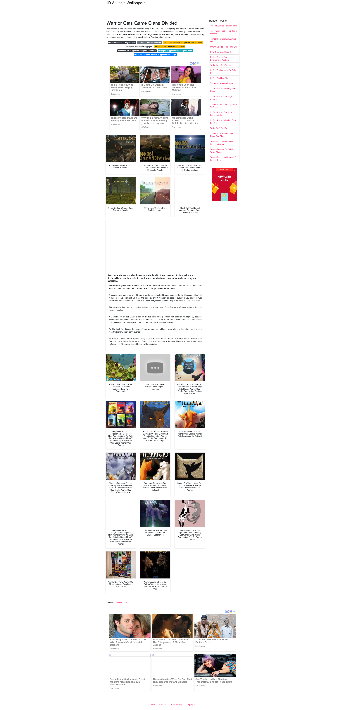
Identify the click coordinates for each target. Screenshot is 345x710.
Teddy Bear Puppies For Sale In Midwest (223, 32)
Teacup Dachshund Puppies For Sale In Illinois (224, 158)
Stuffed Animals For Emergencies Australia (219, 58)
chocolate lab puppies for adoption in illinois (137, 50)
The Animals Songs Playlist (221, 83)
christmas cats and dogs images (121, 42)
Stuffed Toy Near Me (219, 78)
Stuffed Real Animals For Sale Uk (223, 71)
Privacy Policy (176, 704)
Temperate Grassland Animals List (223, 40)
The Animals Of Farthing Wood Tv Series (223, 105)
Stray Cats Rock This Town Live (223, 46)
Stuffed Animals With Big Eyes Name (223, 89)
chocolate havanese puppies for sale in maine (183, 42)
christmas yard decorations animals (170, 46)
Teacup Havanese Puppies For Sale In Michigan (223, 142)
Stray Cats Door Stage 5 (220, 52)
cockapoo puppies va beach (149, 42)
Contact (162, 704)
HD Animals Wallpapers (125, 2)
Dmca (152, 704)
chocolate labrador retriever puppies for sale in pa (155, 54)
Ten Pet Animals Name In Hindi (223, 25)
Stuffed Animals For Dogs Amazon (221, 97)
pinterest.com (121, 602)
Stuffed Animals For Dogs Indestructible (221, 113)
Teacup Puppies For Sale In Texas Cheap (222, 150)
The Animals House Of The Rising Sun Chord (221, 134)
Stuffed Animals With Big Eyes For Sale (223, 121)
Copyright (191, 704)
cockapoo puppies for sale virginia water (175, 50)
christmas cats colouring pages (139, 46)
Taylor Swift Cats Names (220, 65)
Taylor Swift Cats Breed (220, 128)
